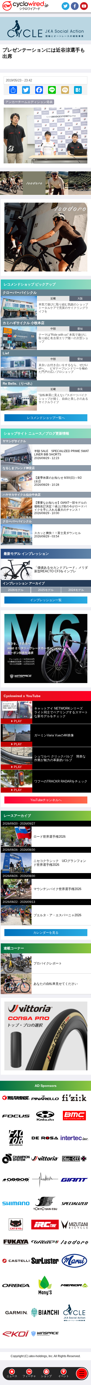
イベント (63, 1376)
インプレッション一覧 (46, 600)
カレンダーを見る (45, 932)
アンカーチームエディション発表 (29, 102)
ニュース (12, 1376)
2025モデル (46, 590)
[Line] (52, 90)
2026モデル (16, 590)
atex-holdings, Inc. (41, 1356)
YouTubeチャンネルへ (46, 800)
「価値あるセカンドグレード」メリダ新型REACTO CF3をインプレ (61, 569)
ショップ (46, 1376)
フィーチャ (29, 1376)
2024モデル (76, 590)
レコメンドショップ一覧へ (46, 418)
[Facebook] (39, 90)
